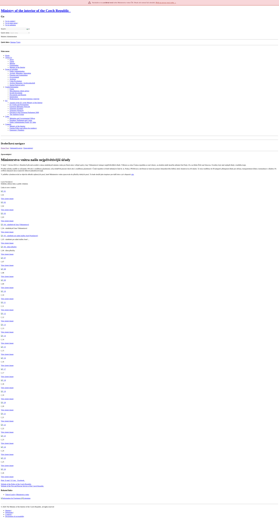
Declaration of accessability (14, 516)
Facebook (21, 480)
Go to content (10, 21)
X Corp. (13, 480)
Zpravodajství (28, 148)
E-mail (7, 480)
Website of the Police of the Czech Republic (16, 484)
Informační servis (16, 148)
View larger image (7, 199)
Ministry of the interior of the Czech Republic (35, 11)
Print (2, 480)
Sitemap (13, 42)
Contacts (8, 514)
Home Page (5, 148)
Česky (18, 42)
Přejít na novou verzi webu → (166, 2)
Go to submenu (10, 25)
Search (3, 29)
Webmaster (9, 512)
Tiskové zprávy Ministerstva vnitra (17, 495)
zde (132, 174)
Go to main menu (11, 23)
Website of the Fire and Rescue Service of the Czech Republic (22, 486)
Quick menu (5, 33)
